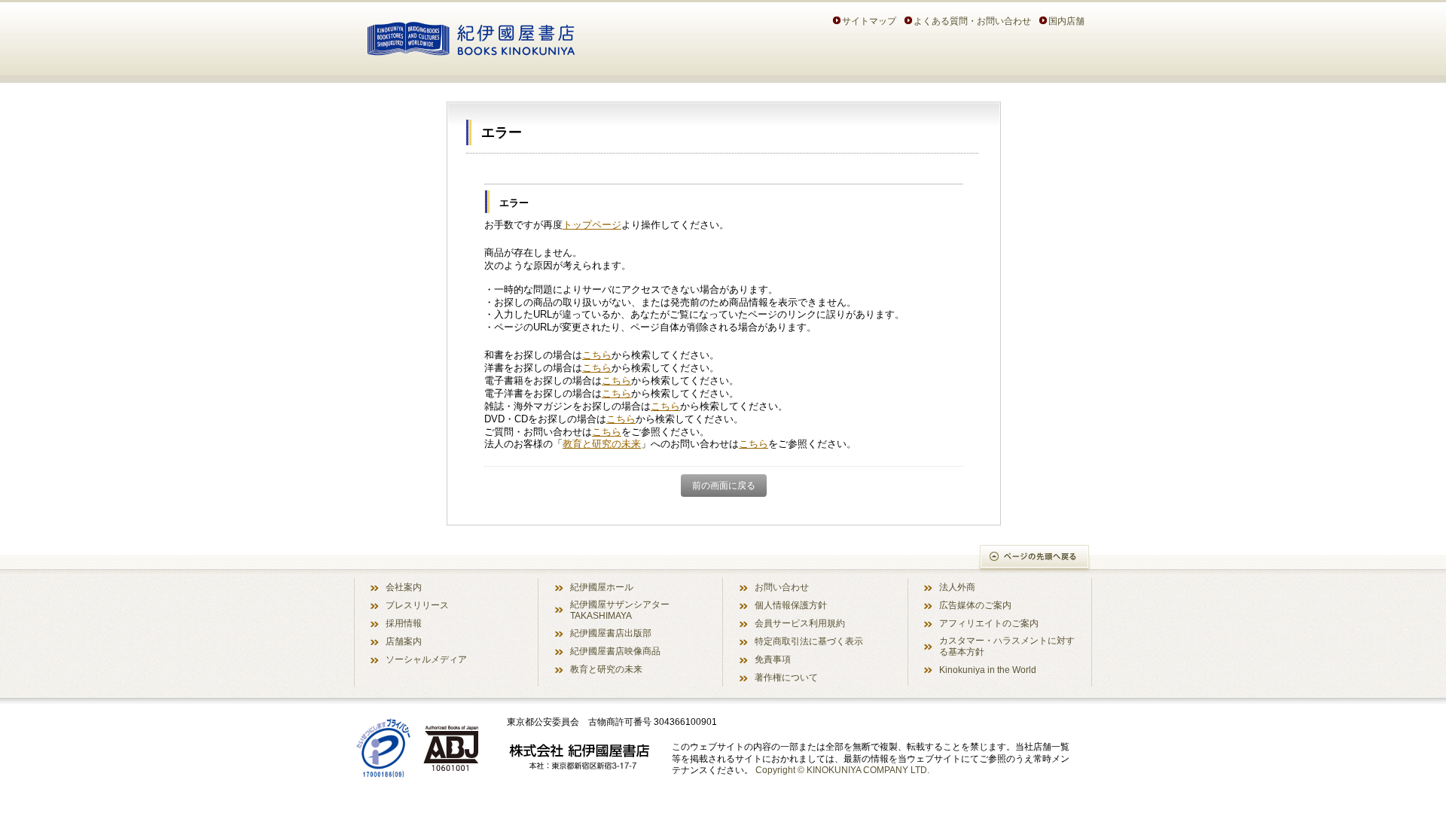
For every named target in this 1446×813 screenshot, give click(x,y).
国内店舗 (1066, 21)
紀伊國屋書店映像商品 (615, 651)
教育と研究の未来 (602, 443)
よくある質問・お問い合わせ (972, 21)
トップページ (592, 224)
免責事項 (773, 659)
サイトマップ (869, 21)
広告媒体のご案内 (975, 605)
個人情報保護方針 (791, 605)
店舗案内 (404, 641)
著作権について (786, 677)
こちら (597, 355)
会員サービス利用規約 (800, 623)
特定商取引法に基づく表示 (809, 641)
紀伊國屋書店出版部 (610, 633)
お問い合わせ (782, 587)
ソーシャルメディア (426, 659)
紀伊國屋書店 (471, 36)
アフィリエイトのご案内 (989, 623)
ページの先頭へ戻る (1035, 558)
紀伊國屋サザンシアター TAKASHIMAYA (620, 609)
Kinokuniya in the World (987, 669)
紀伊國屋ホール (601, 587)
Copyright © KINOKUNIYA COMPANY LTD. (842, 770)
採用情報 (404, 623)
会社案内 (404, 587)
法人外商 (957, 587)
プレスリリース (417, 605)
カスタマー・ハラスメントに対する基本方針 (1007, 645)
